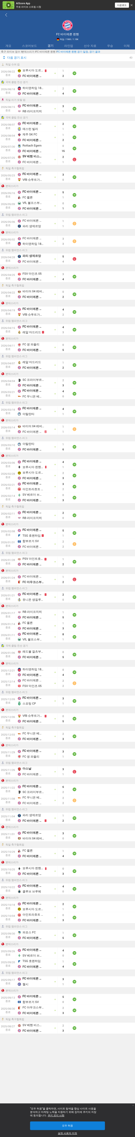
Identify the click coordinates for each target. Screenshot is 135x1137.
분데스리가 (12, 186)
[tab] (8, 45)
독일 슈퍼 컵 (13, 64)
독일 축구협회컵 (15, 168)
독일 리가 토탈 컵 (15, 99)
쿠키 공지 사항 (56, 1115)
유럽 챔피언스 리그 (16, 214)
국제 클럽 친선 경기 (17, 82)
